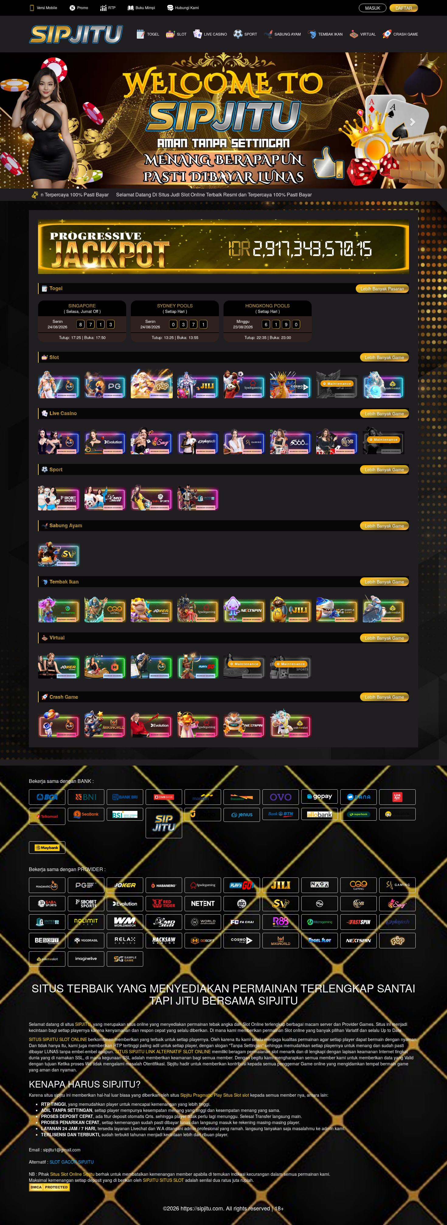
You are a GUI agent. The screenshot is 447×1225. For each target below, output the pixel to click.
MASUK (372, 8)
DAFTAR (404, 8)
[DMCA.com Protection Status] (49, 1187)
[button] (33, 120)
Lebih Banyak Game (384, 357)
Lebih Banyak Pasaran (382, 288)
